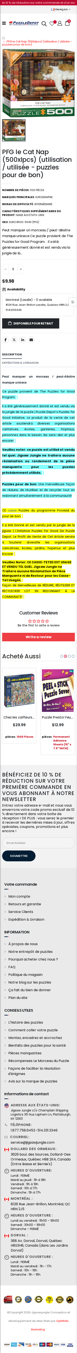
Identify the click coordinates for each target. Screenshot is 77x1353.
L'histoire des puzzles (25, 1022)
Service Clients (20, 911)
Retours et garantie (24, 904)
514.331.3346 (47, 1130)
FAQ (11, 967)
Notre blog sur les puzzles (29, 982)
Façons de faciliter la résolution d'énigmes (34, 1071)
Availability (16, 289)
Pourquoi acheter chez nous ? (33, 959)
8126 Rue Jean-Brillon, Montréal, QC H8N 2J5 (40, 1206)
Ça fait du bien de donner (29, 990)
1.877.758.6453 (23, 1130)
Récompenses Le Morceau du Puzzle (38, 1060)
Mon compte (19, 896)
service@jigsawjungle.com (33, 1142)
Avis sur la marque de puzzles (32, 1081)
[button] (62, 656)
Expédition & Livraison (26, 919)
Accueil (3, 38)
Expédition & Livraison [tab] (20, 363)
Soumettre (19, 856)
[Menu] (4, 23)
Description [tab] (12, 354)
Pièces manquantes (24, 1053)
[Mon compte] (60, 23)
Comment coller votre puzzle (33, 1030)
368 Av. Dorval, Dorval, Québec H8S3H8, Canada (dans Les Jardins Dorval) (39, 1246)
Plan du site (17, 997)
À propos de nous (23, 944)
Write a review (39, 636)
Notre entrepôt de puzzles (30, 951)
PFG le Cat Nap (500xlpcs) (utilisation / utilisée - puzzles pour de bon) (37, 163)
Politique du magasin (25, 974)
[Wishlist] (51, 23)
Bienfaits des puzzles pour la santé (37, 1045)
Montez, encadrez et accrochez (35, 1037)
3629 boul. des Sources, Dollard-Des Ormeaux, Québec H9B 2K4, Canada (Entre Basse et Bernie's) (41, 1159)
